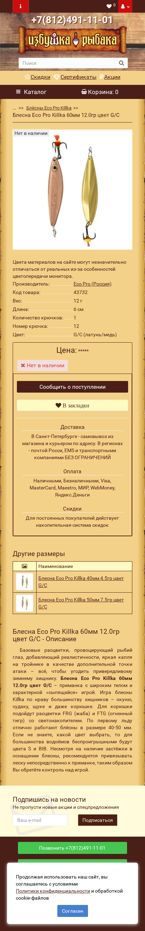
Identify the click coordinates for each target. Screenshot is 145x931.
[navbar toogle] (21, 6)
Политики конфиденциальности (53, 891)
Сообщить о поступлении (72, 386)
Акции (112, 77)
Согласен (72, 911)
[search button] (121, 63)
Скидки (40, 77)
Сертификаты (78, 77)
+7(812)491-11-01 (72, 20)
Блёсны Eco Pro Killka (48, 108)
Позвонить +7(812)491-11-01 (72, 848)
